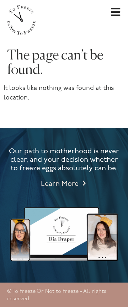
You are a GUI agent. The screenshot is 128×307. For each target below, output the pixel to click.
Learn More (60, 184)
